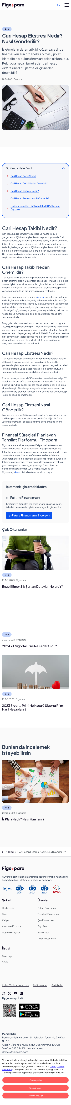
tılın (19, 472)
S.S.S (5, 962)
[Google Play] (29, 1014)
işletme (41, 297)
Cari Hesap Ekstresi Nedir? (25, 191)
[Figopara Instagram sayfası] (3, 993)
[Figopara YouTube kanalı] (15, 993)
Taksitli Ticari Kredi (47, 938)
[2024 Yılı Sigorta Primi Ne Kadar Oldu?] (35, 612)
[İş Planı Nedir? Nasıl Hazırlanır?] (35, 781)
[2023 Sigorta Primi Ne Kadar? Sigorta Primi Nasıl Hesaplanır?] (35, 672)
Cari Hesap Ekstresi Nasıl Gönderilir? (30, 198)
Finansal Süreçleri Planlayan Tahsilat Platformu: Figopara (35, 208)
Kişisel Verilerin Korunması (15, 985)
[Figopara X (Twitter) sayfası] (9, 993)
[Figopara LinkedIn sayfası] (21, 993)
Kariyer (5, 920)
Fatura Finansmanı (47, 908)
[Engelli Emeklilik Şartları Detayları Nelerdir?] (35, 553)
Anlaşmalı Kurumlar (11, 926)
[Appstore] (29, 1006)
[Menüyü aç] (66, 5)
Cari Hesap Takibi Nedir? (23, 176)
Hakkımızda (8, 908)
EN (58, 5)
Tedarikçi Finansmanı (48, 914)
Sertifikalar (57, 985)
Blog (7, 29)
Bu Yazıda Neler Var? (19, 168)
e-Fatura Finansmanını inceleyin (29, 515)
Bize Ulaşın (7, 956)
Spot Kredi (43, 932)
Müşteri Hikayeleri (11, 932)
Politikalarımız (40, 985)
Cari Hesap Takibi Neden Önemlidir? (30, 183)
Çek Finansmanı (46, 920)
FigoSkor (42, 926)
